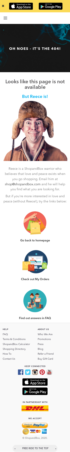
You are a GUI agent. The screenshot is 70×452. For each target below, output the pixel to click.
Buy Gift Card (45, 359)
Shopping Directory (14, 349)
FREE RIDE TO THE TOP (35, 448)
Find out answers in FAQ (35, 318)
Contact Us (9, 359)
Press (40, 344)
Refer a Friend (46, 354)
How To (7, 354)
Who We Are (45, 334)
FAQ (5, 334)
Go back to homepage (35, 240)
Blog (40, 349)
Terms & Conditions (14, 339)
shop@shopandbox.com (23, 184)
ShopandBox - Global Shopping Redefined (35, 18)
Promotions (44, 339)
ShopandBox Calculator (16, 344)
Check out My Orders (35, 279)
